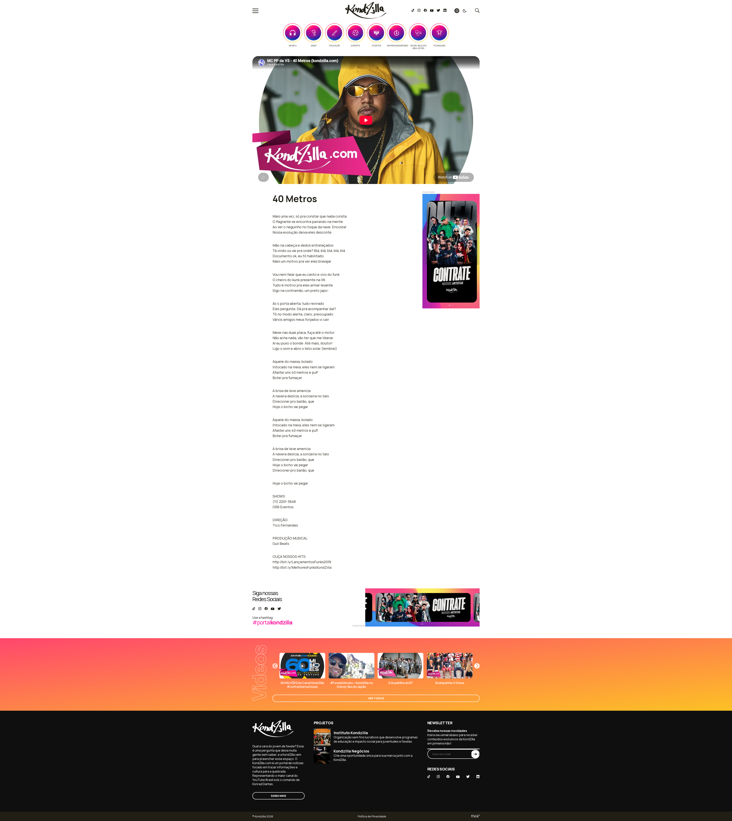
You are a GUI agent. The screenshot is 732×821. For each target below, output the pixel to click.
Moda (313, 45)
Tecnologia (439, 45)
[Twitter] (438, 11)
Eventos (376, 45)
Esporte (355, 45)
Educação (334, 45)
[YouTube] (431, 11)
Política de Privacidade (372, 816)
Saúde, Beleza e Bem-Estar (418, 47)
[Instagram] (419, 11)
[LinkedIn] (445, 11)
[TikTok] (413, 11)
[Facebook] (425, 11)
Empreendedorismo (397, 45)
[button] (477, 666)
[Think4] (475, 816)
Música (293, 45)
